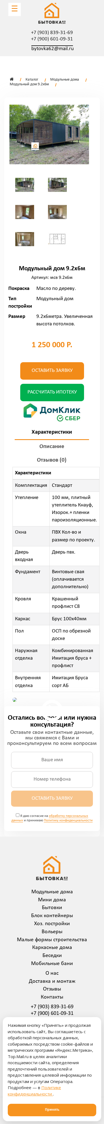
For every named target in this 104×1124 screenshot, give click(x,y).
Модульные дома (64, 80)
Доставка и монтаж (52, 981)
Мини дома (52, 900)
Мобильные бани (52, 963)
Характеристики (52, 432)
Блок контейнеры (52, 916)
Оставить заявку (52, 370)
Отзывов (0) (52, 460)
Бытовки (52, 907)
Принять (52, 1110)
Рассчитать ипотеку (52, 392)
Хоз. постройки (52, 924)
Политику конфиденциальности (68, 820)
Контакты (52, 997)
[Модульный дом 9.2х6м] (49, 134)
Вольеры (52, 932)
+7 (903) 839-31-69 (52, 32)
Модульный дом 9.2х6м (29, 84)
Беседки (52, 955)
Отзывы (52, 989)
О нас (52, 973)
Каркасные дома (52, 947)
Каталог (32, 80)
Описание (51, 446)
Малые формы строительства (52, 940)
